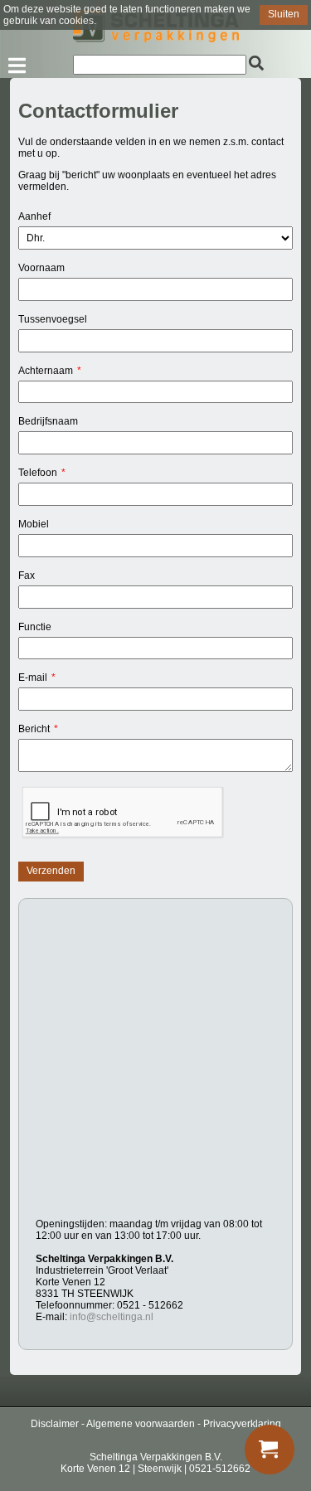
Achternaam (45, 370)
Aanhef (34, 216)
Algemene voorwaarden (140, 1424)
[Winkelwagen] (269, 1449)
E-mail (32, 677)
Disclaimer (55, 1424)
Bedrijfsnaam (48, 421)
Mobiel (33, 524)
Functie (34, 627)
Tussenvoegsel (52, 319)
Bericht (34, 729)
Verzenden (51, 871)
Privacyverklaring (242, 1424)
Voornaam (41, 268)
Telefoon (37, 472)
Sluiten (283, 14)
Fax (26, 575)
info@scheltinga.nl (111, 1317)
